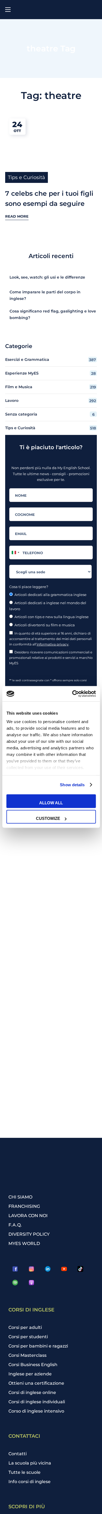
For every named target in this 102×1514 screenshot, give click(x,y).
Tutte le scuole (24, 1472)
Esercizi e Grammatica (50, 359)
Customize (48, 818)
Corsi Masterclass (27, 1355)
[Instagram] (31, 1269)
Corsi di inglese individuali (36, 1401)
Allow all (51, 802)
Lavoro (50, 400)
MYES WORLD (24, 1243)
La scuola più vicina (29, 1463)
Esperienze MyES (50, 373)
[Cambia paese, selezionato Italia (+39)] (15, 552)
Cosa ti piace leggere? (28, 586)
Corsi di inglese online (32, 1392)
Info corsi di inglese (29, 1481)
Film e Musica (50, 387)
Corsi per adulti (25, 1327)
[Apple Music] (31, 1283)
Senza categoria (50, 414)
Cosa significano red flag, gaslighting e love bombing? (53, 314)
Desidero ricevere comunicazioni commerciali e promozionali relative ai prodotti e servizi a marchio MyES (51, 657)
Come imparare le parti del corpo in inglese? (45, 295)
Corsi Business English (32, 1364)
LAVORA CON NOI (28, 1215)
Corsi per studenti (28, 1336)
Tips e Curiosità (26, 177)
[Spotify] (15, 1283)
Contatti (17, 1453)
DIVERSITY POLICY (29, 1234)
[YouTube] (64, 1269)
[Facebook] (15, 1269)
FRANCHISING (24, 1206)
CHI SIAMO (20, 1197)
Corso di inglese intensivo (36, 1411)
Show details (72, 784)
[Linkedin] (48, 1269)
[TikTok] (80, 1269)
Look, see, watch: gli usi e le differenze (47, 277)
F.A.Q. (15, 1224)
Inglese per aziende (30, 1373)
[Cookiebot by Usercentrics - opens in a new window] (73, 693)
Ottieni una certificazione (36, 1383)
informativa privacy (53, 644)
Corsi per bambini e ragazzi (38, 1346)
